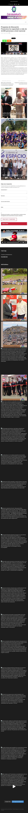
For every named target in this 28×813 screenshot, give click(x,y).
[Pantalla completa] (25, 242)
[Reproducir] (2, 242)
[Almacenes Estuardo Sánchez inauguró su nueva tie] (14, 547)
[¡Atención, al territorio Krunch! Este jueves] (14, 521)
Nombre (3, 195)
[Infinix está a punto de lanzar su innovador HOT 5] (14, 574)
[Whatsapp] (4, 40)
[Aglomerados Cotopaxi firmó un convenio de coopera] (14, 308)
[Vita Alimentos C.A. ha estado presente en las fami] (14, 467)
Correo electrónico (5, 201)
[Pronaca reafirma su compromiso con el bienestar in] (14, 281)
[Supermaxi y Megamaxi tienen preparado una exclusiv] (14, 680)
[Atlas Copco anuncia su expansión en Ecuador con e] (14, 414)
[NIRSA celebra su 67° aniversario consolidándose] (14, 786)
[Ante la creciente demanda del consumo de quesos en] (14, 653)
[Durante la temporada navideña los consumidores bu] (14, 760)
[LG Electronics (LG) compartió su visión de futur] (14, 494)
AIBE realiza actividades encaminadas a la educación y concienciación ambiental (7, 84)
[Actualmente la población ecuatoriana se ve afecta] (14, 361)
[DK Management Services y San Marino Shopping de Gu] (14, 441)
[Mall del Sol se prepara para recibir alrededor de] (14, 707)
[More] (9, 40)
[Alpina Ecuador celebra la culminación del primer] (14, 733)
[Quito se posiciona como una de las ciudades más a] (14, 334)
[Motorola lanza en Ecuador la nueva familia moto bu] (14, 627)
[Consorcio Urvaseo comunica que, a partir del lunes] (14, 600)
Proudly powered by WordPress (6, 809)
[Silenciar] (23, 242)
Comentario (4, 189)
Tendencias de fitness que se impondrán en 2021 (21, 83)
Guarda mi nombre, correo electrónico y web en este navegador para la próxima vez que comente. (13, 215)
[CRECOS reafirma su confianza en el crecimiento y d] (14, 388)
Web (2, 207)
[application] (14, 236)
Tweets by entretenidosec (6, 254)
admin (2, 33)
